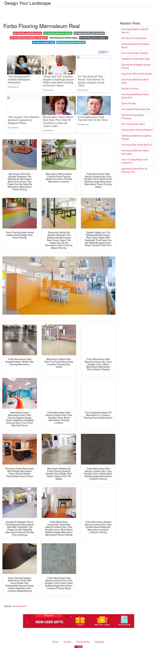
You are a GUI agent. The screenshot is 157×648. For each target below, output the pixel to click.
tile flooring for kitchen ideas (63, 37)
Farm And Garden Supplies (134, 52)
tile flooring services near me (71, 42)
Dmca (55, 641)
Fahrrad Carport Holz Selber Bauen (135, 45)
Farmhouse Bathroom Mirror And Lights (135, 152)
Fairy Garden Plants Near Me (135, 109)
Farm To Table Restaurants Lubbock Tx (134, 161)
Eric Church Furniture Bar (133, 38)
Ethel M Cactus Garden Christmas (132, 116)
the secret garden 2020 (43, 42)
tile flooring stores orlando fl (93, 37)
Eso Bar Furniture (130, 88)
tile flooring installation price (27, 33)
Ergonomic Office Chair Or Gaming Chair (134, 170)
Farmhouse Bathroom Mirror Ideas (135, 81)
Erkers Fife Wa (128, 103)
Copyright (99, 641)
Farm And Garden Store (133, 123)
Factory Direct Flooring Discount (137, 129)
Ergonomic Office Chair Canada (136, 73)
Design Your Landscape (27, 3)
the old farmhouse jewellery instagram (28, 37)
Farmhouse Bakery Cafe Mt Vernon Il (134, 31)
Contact (67, 641)
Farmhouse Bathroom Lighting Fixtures (136, 137)
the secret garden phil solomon (89, 33)
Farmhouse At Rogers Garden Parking (136, 66)
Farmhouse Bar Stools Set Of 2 (136, 144)
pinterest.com (19, 606)
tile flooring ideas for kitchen (58, 33)
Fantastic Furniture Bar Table (135, 58)
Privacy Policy (83, 641)
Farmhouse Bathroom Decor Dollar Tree (135, 96)
